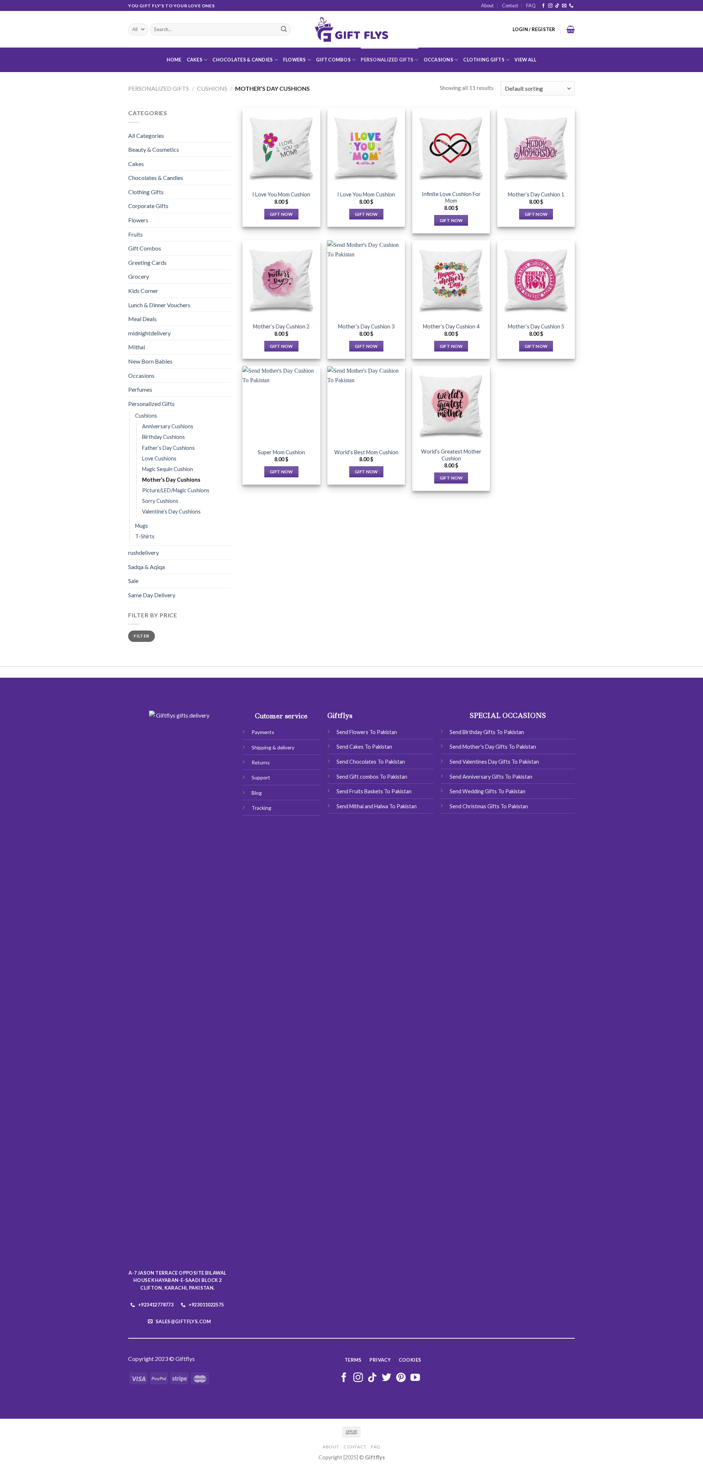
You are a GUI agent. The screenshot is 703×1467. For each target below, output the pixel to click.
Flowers (294, 60)
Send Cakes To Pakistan (364, 747)
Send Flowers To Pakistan (366, 732)
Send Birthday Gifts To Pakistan (487, 732)
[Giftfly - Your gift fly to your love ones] (351, 29)
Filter (141, 636)
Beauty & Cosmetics (153, 149)
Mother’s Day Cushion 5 (536, 326)
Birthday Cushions (163, 437)
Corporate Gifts (148, 205)
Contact (510, 5)
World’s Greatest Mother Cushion (451, 455)
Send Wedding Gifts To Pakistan (487, 791)
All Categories (146, 135)
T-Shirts (145, 536)
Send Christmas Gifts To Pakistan (489, 806)
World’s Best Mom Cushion (366, 452)
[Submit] (284, 29)
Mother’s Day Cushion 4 (451, 326)
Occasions (438, 60)
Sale (133, 580)
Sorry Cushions (160, 501)
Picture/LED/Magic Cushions (175, 490)
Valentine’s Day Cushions (171, 511)
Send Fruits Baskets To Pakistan (374, 791)
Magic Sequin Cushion (167, 469)
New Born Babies (150, 361)
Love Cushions (159, 458)
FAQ (531, 5)
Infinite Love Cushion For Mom (451, 197)
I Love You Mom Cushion (281, 194)
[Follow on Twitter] (386, 1378)
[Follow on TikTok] (557, 5)
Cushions (212, 88)
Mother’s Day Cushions (171, 480)
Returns (261, 762)
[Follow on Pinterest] (401, 1378)
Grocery (138, 276)
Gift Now (281, 214)
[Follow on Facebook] (543, 5)
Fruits (135, 234)
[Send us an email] (564, 5)
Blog (257, 793)
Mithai (136, 346)
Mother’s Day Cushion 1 (536, 194)
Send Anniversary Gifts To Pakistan (491, 777)
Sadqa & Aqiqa (146, 566)
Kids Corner (143, 290)
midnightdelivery (149, 333)
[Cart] (570, 29)
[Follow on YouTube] (415, 1378)
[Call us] (571, 5)
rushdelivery (143, 552)
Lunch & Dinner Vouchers (159, 304)
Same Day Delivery (151, 594)
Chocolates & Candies (242, 60)
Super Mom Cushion (281, 452)
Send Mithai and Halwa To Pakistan (376, 806)
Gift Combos (333, 60)
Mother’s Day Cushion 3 (366, 326)
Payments (263, 732)
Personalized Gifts (387, 60)
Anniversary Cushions (167, 426)
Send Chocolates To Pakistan (370, 762)
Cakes (194, 60)
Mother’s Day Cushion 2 (281, 326)
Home (174, 60)
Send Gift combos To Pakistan (371, 777)
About (487, 5)
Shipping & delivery (273, 747)
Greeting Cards (147, 262)
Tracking (261, 808)
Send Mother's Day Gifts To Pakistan (493, 747)
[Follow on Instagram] (550, 5)
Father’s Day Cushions (168, 448)
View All (525, 60)
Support (261, 777)
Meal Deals (142, 318)
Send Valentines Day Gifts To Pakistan (494, 762)
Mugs (141, 526)
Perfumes (140, 389)
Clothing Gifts (484, 60)
